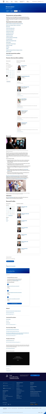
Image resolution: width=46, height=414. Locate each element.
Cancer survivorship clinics (10, 29)
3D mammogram (8, 319)
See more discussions (14, 303)
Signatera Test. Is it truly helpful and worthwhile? (13, 298)
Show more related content (9, 314)
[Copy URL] (22, 358)
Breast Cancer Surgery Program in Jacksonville (13, 25)
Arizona (7, 218)
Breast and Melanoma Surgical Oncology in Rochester (14, 23)
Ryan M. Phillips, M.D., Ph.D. (25, 86)
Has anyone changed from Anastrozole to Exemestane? (14, 292)
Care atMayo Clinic (20, 11)
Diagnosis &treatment (12, 11)
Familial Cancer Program (10, 31)
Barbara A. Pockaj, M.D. (24, 110)
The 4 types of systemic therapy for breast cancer (12, 331)
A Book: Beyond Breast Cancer (10, 340)
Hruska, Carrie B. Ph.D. (24, 248)
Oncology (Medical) (9, 39)
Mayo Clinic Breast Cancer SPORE (21, 178)
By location (7, 63)
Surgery (7, 48)
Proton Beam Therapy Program (11, 43)
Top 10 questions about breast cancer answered (12, 329)
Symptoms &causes (8, 11)
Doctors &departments (15, 11)
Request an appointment (10, 261)
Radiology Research (9, 55)
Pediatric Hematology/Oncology (11, 40)
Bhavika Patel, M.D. (24, 65)
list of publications (11, 197)
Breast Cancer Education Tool (10, 312)
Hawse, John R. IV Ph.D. (24, 227)
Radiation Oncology (9, 45)
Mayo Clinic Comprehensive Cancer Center (13, 175)
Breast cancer (10, 7)
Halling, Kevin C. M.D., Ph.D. (25, 213)
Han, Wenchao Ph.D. (24, 220)
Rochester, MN (8, 64)
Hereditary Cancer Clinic (10, 32)
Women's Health (8, 51)
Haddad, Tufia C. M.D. (24, 206)
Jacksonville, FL (9, 67)
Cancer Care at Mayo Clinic (10, 28)
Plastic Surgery (8, 42)
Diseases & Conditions (9, 4)
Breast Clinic (8, 26)
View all (7, 221)
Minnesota (7, 220)
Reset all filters (8, 81)
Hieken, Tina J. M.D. (24, 234)
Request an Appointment (9, 8)
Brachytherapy (8, 322)
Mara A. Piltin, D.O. (23, 98)
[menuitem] (8, 11)
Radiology (7, 46)
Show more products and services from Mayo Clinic (13, 342)
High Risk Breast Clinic (9, 34)
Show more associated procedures (10, 324)
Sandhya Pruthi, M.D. (24, 122)
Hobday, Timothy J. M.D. (24, 241)
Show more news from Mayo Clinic (10, 335)
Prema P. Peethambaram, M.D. (25, 76)
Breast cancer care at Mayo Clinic (10, 258)
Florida (7, 219)
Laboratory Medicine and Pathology (11, 37)
